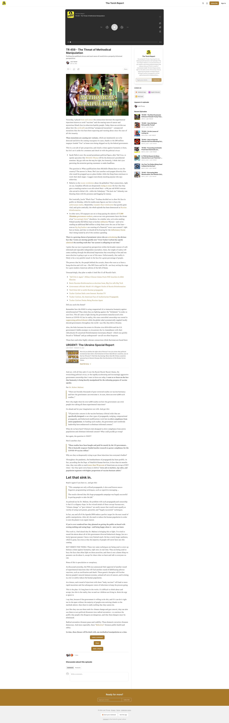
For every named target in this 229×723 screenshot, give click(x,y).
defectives (99, 625)
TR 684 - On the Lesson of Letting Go (150, 132)
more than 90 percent (96, 465)
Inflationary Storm (118, 230)
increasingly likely (81, 219)
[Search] (203, 3)
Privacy (113, 710)
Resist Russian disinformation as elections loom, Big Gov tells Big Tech (96, 283)
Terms (118, 710)
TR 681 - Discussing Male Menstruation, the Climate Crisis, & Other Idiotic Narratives (152, 173)
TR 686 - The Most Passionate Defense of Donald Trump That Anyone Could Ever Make (151, 116)
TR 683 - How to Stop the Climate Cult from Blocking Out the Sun (152, 140)
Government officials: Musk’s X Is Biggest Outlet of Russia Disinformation (97, 286)
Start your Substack (110, 715)
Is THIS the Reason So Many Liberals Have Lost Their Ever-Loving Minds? (151, 157)
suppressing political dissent (77, 320)
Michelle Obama (92, 158)
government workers (84, 216)
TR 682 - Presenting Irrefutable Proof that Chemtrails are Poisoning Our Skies (152, 149)
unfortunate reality (76, 205)
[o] (137, 116)
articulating (112, 237)
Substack (105, 719)
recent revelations (87, 183)
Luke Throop (73, 61)
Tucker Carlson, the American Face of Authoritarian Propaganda (93, 297)
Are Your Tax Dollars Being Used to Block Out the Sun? (152, 165)
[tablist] (73, 667)
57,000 (120, 213)
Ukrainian (72, 216)
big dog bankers (81, 227)
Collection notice (126, 710)
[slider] (114, 42)
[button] (101, 27)
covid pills (81, 128)
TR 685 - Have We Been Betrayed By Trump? (149, 124)
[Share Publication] (207, 3)
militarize (104, 222)
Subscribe (214, 3)
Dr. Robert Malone (76, 387)
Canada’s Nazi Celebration (104, 205)
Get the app (123, 715)
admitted (69, 242)
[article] (149, 116)
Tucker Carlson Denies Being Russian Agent (86, 300)
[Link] (63, 477)
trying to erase (106, 185)
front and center (87, 120)
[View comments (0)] (160, 23)
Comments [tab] (70, 667)
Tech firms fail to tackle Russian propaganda (86, 290)
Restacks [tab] (77, 667)
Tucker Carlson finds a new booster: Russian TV (87, 293)
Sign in (223, 3)
